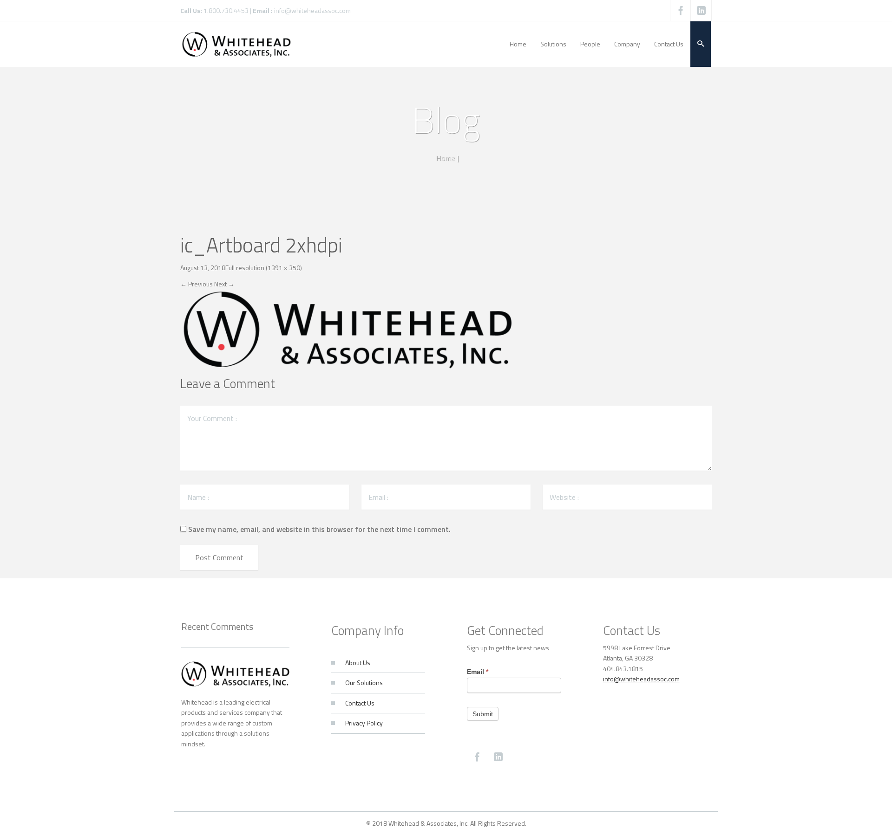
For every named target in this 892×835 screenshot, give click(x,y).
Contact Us (359, 703)
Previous (196, 284)
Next (224, 284)
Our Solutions (364, 682)
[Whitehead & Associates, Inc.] (236, 44)
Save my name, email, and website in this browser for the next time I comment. (319, 529)
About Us (357, 662)
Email (477, 671)
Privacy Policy (364, 723)
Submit (482, 714)
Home (445, 157)
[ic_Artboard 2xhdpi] (348, 330)
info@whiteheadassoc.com (312, 10)
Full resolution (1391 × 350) (263, 267)
